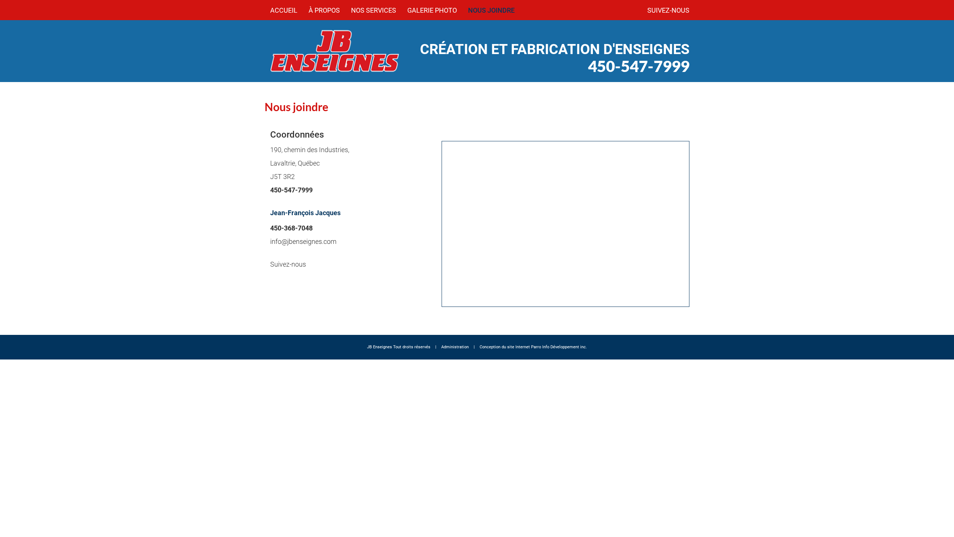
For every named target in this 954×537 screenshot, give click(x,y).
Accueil (283, 10)
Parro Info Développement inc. (559, 347)
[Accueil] (335, 51)
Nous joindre (491, 10)
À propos (324, 10)
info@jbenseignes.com (303, 241)
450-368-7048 (291, 228)
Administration (455, 347)
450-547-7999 (638, 66)
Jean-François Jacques (305, 213)
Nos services (373, 10)
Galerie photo (432, 10)
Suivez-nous (668, 10)
